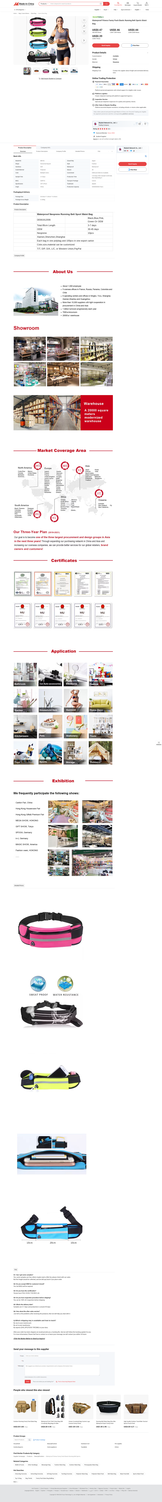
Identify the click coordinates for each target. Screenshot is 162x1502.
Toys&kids (84, 1447)
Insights (128, 1488)
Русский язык (64, 1490)
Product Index (113, 1488)
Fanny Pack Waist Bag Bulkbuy (45, 1478)
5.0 (125, 151)
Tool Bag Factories (66, 1474)
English (37, 1490)
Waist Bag (33, 13)
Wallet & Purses (19, 1465)
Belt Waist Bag (112, 1474)
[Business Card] (146, 156)
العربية (91, 1490)
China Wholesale (73, 1488)
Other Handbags (33, 1465)
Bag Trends (29, 1478)
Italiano (72, 1490)
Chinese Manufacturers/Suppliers (58, 1488)
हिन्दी (106, 1490)
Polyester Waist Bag (82, 1474)
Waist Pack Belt (124, 1474)
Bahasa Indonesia (133, 1490)
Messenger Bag (46, 1465)
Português (49, 1490)
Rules (147, 10)
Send (27, 1381)
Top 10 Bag (18, 1478)
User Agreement (91, 1494)
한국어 (96, 1490)
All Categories (20, 10)
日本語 (101, 1490)
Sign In (95, 139)
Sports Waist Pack (138, 1474)
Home (15, 13)
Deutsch (78, 1490)
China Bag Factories (21, 1474)
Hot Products (35, 1488)
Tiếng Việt (123, 1490)
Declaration (100, 1494)
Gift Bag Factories (52, 1474)
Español (43, 1490)
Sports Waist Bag (42, 13)
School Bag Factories (37, 1474)
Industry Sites (93, 1488)
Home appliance (52, 1447)
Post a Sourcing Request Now (65, 1381)
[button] (108, 151)
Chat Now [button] (136, 45)
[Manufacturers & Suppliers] (24, 4)
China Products (44, 1488)
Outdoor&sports (18, 1447)
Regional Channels (103, 1488)
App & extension (125, 10)
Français (56, 1490)
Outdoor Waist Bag (74, 1465)
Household (17, 1444)
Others (117, 1447)
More (15, 1482)
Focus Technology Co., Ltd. (69, 1494)
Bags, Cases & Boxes (24, 13)
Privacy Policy (108, 1494)
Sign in (146, 5)
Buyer (105, 10)
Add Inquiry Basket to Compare (51, 78)
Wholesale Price (84, 1488)
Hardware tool (85, 1444)
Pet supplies (118, 1444)
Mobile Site (121, 1488)
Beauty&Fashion (52, 1444)
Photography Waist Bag (91, 1465)
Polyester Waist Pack (98, 1474)
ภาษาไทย (111, 1490)
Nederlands (84, 1490)
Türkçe (117, 1490)
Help (115, 10)
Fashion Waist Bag (59, 1465)
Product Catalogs (40, 1440)
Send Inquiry (106, 45)
